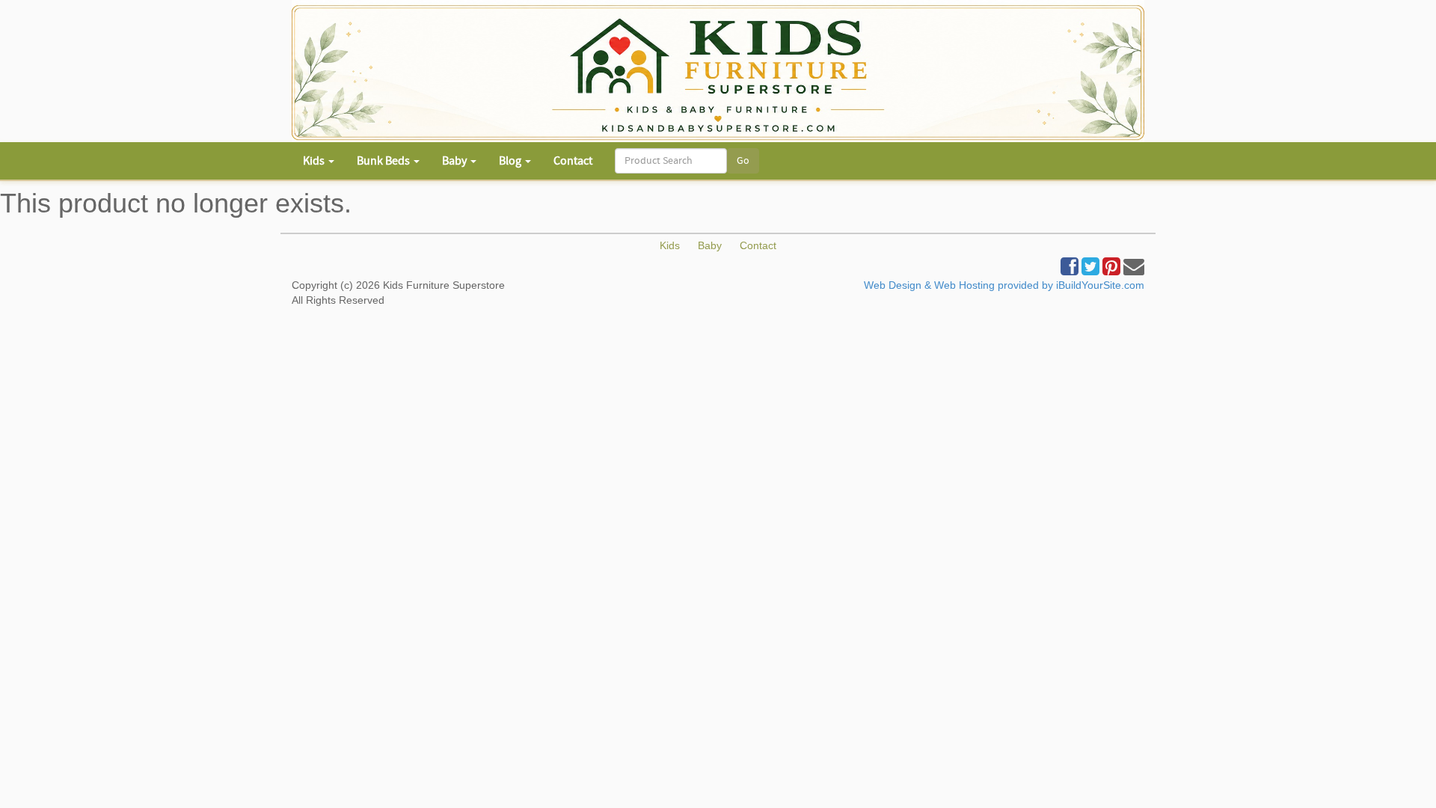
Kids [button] (315, 160)
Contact (572, 160)
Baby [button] (455, 160)
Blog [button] (511, 160)
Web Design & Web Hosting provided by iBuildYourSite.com (1004, 285)
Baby (710, 245)
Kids (670, 245)
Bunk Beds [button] (384, 160)
